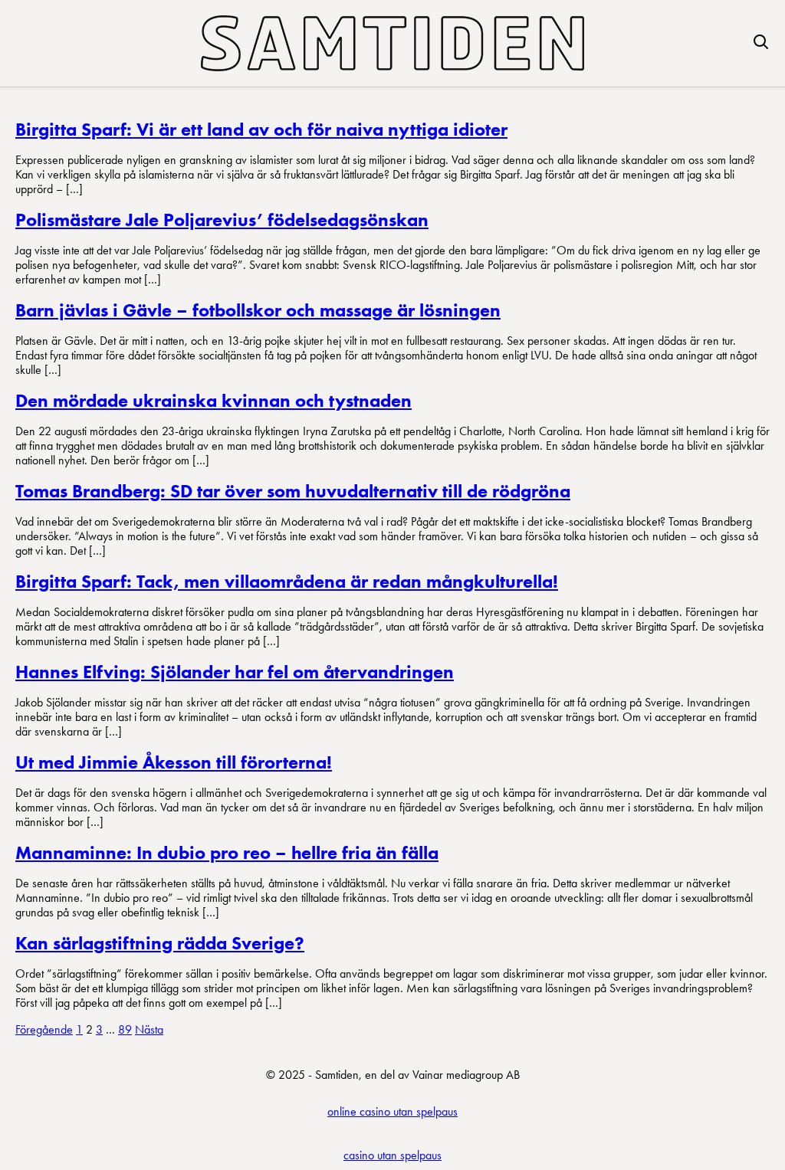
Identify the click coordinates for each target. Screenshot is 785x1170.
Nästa (149, 1029)
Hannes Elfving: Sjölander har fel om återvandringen (234, 671)
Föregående (44, 1029)
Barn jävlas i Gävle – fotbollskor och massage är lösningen (258, 310)
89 (125, 1029)
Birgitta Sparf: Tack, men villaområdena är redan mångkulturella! (286, 581)
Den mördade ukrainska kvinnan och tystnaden (213, 400)
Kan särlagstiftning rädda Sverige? (159, 943)
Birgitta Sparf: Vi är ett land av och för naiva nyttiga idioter (261, 129)
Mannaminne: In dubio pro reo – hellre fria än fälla (226, 852)
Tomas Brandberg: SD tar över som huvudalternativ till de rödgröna (292, 491)
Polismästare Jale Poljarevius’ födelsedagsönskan (222, 219)
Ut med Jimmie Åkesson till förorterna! (173, 762)
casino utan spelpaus (392, 1155)
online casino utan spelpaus (392, 1111)
